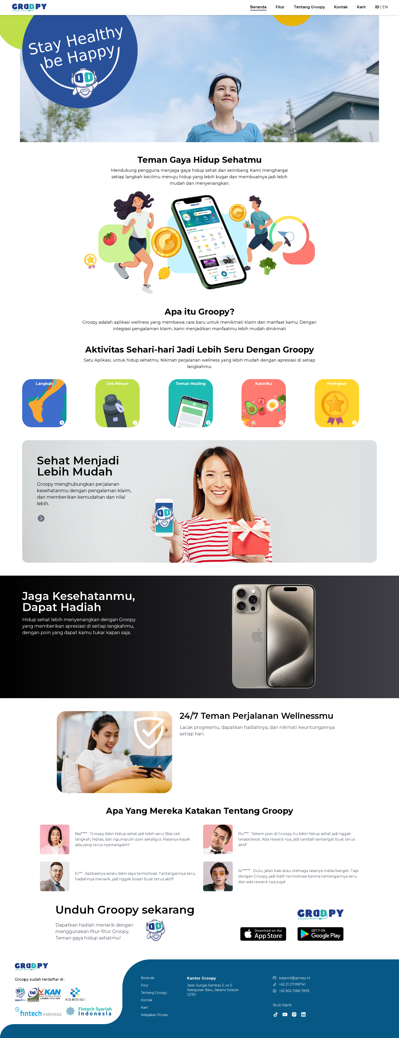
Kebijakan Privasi (154, 1015)
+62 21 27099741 (290, 984)
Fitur (280, 7)
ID (377, 7)
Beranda (258, 7)
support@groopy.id (293, 978)
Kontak (341, 7)
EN (385, 7)
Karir (361, 7)
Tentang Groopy (309, 7)
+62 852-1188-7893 (292, 991)
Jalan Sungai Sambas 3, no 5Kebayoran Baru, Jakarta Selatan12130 (213, 990)
